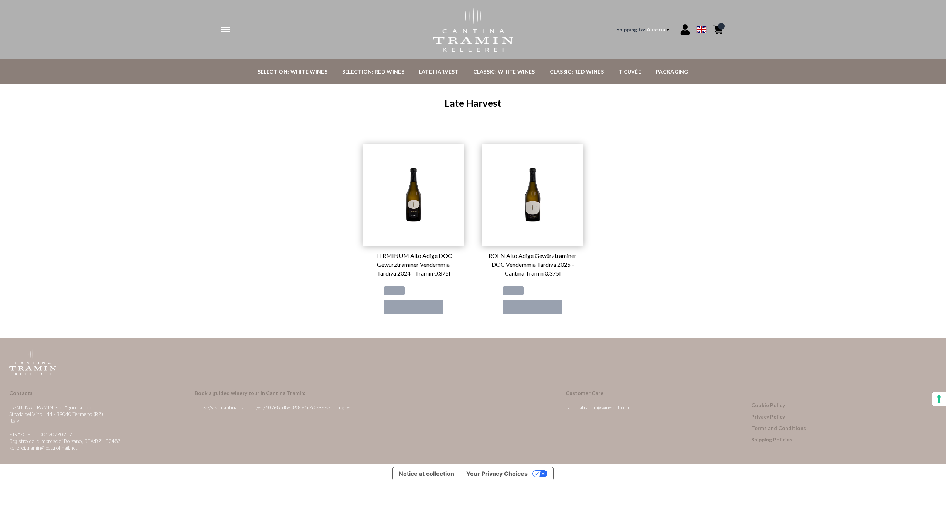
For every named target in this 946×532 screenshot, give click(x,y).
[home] (473, 29)
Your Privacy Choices (497, 473)
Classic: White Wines (504, 71)
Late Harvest (439, 71)
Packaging (672, 71)
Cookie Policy (768, 405)
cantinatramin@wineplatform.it (600, 407)
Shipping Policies (771, 439)
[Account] (685, 29)
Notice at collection (426, 473)
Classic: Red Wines (577, 71)
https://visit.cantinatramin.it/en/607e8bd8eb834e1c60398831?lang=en (274, 407)
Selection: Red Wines (373, 71)
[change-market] (644, 29)
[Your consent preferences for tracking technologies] (939, 399)
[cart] (718, 29)
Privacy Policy (768, 416)
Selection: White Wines (292, 71)
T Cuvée (630, 71)
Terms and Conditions (778, 428)
